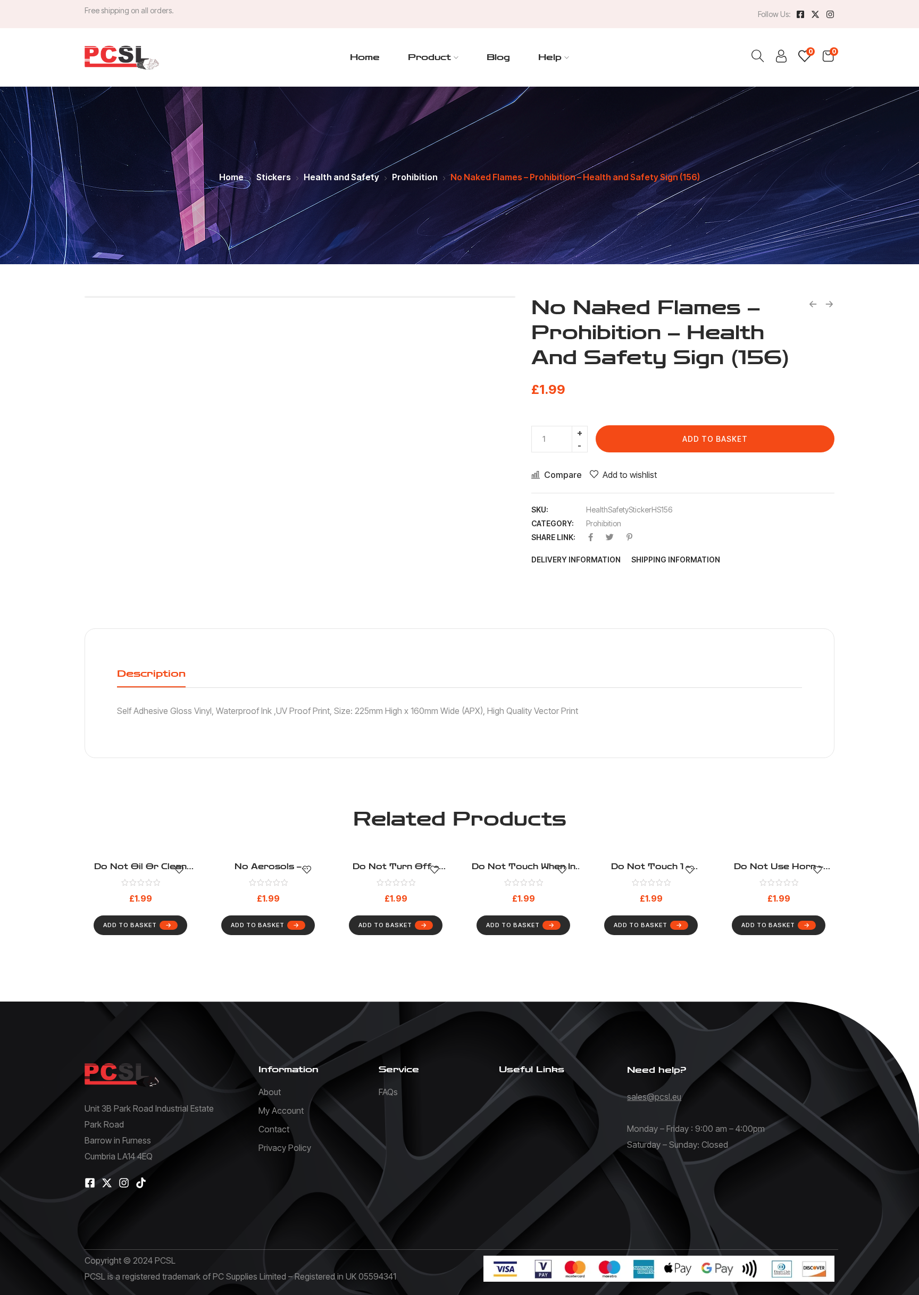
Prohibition (415, 177)
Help (550, 57)
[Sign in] (781, 58)
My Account (281, 1110)
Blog (498, 57)
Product (429, 57)
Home (365, 57)
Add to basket (715, 438)
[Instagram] (830, 14)
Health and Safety (341, 177)
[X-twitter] (815, 14)
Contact (273, 1129)
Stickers (273, 177)
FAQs (388, 1092)
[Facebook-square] (800, 14)
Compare (563, 474)
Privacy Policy (284, 1147)
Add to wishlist (630, 474)
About (269, 1092)
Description (151, 673)
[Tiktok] (141, 1183)
